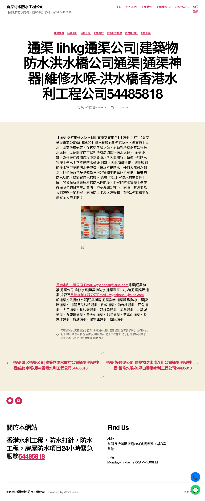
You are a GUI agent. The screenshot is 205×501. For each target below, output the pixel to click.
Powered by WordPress (63, 492)
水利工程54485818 (95, 107)
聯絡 (196, 11)
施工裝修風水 (128, 330)
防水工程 (85, 33)
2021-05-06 (121, 107)
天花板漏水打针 (83, 330)
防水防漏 (146, 33)
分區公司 (180, 7)
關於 (196, 7)
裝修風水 (72, 33)
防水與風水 (131, 33)
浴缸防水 (142, 330)
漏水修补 (66, 334)
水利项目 (131, 7)
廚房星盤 (115, 330)
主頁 (119, 7)
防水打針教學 (114, 33)
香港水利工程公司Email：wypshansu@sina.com (107, 294)
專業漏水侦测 (100, 330)
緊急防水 (88, 334)
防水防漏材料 (84, 338)
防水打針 (99, 33)
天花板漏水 (67, 330)
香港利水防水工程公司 (24, 6)
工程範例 (146, 7)
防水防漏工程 (68, 338)
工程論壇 (161, 7)
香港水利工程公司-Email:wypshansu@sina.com (92, 284)
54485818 (32, 456)
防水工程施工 (113, 334)
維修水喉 (59, 33)
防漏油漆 (98, 338)
